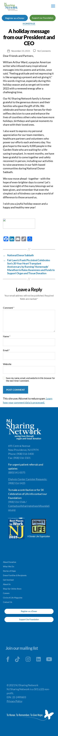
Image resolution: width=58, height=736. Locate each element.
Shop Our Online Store (12, 589)
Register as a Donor (14, 18)
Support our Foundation (42, 18)
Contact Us (7, 602)
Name (6, 336)
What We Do (8, 566)
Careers (6, 593)
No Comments (44, 51)
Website (7, 364)
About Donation (9, 562)
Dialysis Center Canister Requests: (27, 479)
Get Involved (8, 580)
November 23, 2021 (20, 51)
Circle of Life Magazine (12, 597)
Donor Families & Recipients (15, 575)
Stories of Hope (9, 571)
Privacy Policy (14, 701)
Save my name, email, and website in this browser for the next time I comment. (30, 379)
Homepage (29, 23)
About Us (7, 584)
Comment (8, 307)
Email (6, 350)
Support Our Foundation (29, 619)
